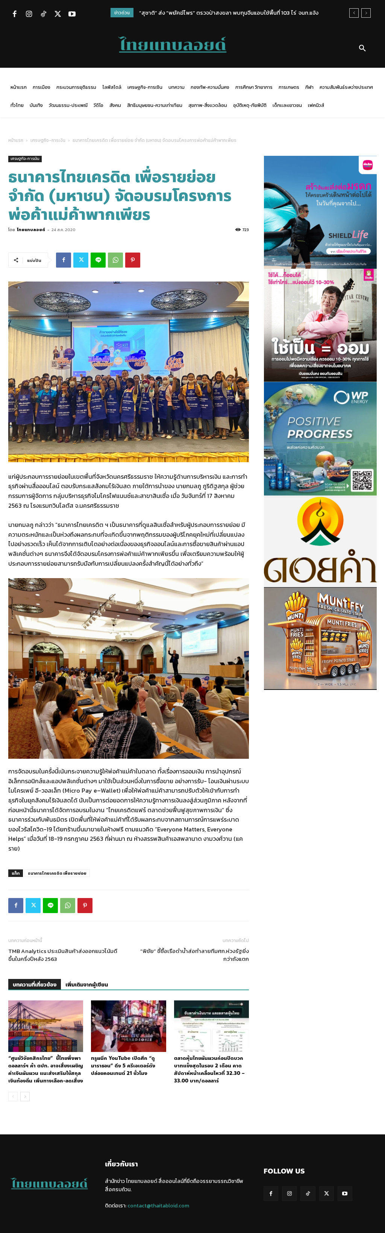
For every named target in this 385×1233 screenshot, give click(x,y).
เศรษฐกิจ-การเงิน (47, 140)
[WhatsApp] (115, 260)
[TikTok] (43, 15)
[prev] (354, 13)
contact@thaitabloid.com (158, 1206)
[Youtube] (72, 15)
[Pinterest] (132, 260)
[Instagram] (29, 15)
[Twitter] (57, 15)
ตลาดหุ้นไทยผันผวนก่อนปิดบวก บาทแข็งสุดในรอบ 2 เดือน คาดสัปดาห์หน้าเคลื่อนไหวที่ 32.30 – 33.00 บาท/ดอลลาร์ (209, 1070)
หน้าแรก (15, 140)
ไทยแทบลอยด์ (31, 230)
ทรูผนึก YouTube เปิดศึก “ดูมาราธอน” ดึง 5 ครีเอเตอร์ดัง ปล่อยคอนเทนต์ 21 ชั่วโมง (123, 1066)
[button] (362, 49)
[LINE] (98, 260)
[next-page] (25, 1096)
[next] (366, 13)
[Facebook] (15, 15)
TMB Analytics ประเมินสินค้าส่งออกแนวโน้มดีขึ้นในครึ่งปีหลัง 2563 (62, 955)
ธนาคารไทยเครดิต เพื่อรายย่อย (57, 873)
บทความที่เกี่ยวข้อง (34, 985)
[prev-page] (13, 1096)
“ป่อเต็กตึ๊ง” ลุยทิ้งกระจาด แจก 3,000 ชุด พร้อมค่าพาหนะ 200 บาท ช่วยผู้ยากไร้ (231, 12)
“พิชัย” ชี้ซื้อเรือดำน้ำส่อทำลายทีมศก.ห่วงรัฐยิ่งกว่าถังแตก (194, 955)
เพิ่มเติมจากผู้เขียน (86, 985)
